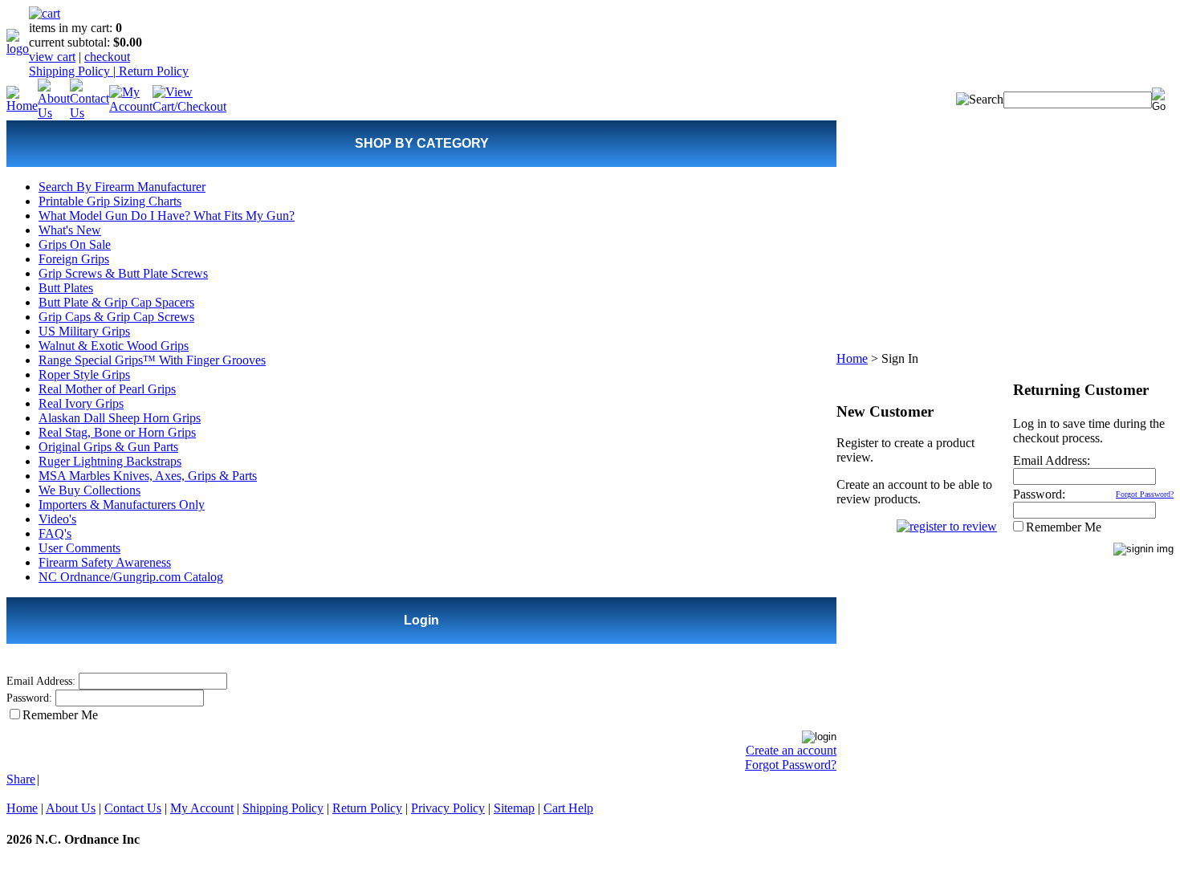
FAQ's (55, 533)
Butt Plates (66, 288)
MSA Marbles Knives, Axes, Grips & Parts (148, 475)
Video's (57, 519)
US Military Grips (84, 331)
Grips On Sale (75, 244)
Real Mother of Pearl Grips (107, 389)
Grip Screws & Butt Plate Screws (123, 273)
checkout (107, 56)
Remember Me (60, 715)
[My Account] (131, 106)
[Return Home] (17, 48)
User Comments (79, 548)
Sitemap (514, 808)
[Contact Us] (89, 113)
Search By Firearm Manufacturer (122, 186)
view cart (52, 56)
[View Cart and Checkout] (189, 106)
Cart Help (568, 808)
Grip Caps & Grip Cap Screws (116, 317)
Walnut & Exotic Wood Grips (114, 345)
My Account (202, 808)
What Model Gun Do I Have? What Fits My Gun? (167, 215)
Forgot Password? (790, 764)
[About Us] (54, 113)
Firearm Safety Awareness (105, 562)
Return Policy (152, 71)
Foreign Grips (74, 259)
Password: (29, 698)
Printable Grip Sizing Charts (110, 201)
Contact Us (132, 808)
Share (20, 779)
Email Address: (40, 681)
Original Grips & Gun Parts (108, 447)
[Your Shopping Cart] (44, 13)
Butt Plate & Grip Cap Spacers (116, 302)
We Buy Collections (89, 490)
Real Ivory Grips (81, 403)
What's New (70, 230)
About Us (71, 808)
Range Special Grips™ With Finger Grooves (152, 360)
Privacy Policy (448, 808)
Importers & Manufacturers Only (122, 504)
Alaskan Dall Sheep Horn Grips (120, 418)
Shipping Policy (71, 71)
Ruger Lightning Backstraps (110, 461)
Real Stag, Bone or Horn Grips (117, 432)
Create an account (791, 750)
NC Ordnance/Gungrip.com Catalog (131, 577)
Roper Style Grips (84, 374)
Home (852, 358)
